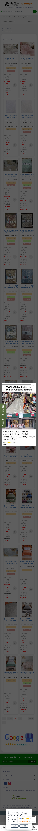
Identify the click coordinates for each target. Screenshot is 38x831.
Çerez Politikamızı (13, 820)
